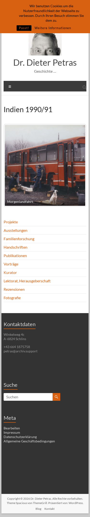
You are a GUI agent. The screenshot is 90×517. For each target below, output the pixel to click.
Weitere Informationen (53, 28)
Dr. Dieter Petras (45, 62)
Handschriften (15, 247)
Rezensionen (14, 289)
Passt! (24, 28)
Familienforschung (19, 238)
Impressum (12, 432)
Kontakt (49, 509)
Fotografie (12, 297)
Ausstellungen (15, 230)
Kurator (10, 272)
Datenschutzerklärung (20, 437)
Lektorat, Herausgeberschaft (27, 280)
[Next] (76, 165)
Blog (38, 509)
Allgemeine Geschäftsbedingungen (29, 441)
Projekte (11, 222)
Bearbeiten (12, 428)
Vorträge (11, 264)
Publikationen (15, 255)
